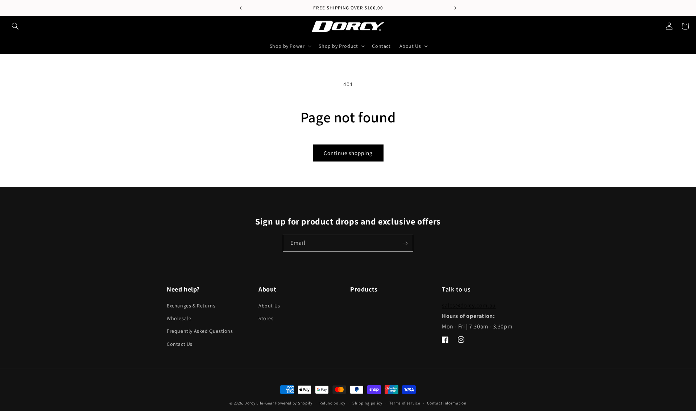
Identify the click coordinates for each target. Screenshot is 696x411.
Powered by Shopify (293, 403)
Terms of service (404, 403)
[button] (15, 26)
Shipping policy (367, 403)
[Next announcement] (455, 8)
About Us (269, 305)
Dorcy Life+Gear (259, 403)
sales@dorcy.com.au (469, 305)
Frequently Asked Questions (200, 331)
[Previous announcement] (241, 8)
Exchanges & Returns (191, 305)
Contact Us (179, 344)
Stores (266, 318)
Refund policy (332, 403)
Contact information (446, 403)
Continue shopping (348, 153)
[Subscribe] (405, 243)
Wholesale (179, 318)
